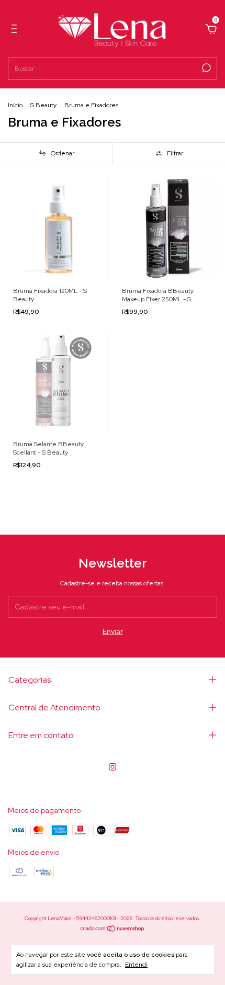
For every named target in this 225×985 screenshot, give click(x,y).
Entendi (136, 964)
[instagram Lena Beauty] (112, 767)
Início (15, 105)
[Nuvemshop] (112, 929)
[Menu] (16, 30)
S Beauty (43, 105)
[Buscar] (205, 68)
